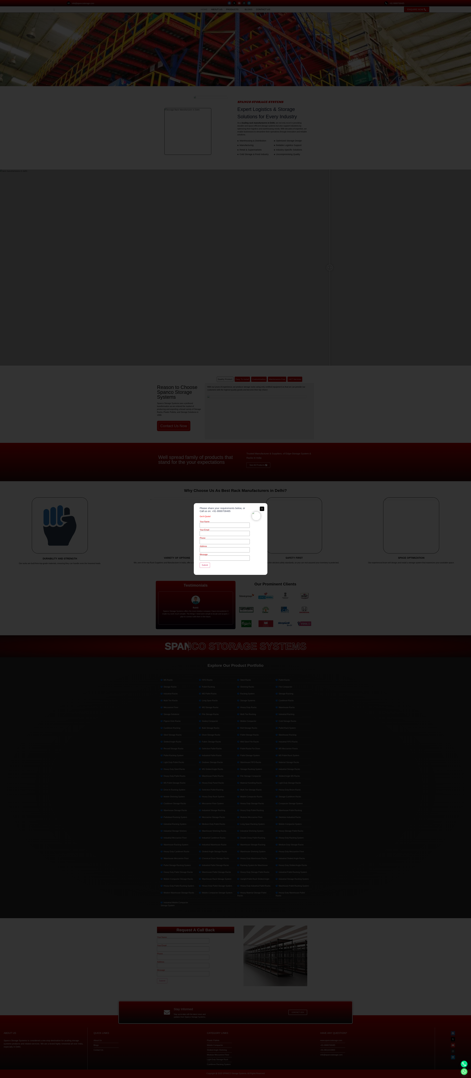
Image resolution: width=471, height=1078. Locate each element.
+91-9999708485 (221, 511)
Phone (202, 538)
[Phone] (464, 1064)
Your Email (204, 530)
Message (204, 554)
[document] (235, 539)
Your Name (204, 522)
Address (203, 546)
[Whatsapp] (464, 1071)
